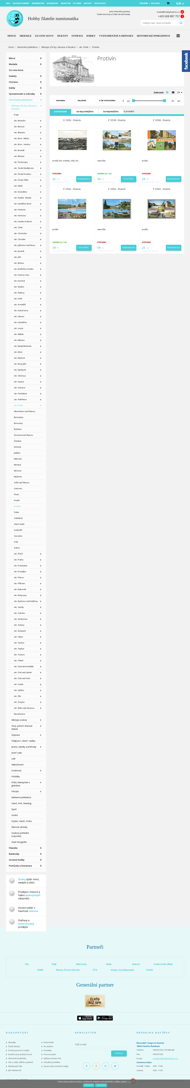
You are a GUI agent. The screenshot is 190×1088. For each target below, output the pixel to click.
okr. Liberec (19, 316)
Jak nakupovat (14, 1070)
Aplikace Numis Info (52, 1058)
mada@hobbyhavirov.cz (168, 12)
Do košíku (129, 179)
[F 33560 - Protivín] (162, 140)
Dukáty (13, 75)
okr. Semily (19, 607)
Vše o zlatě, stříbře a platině (20, 1062)
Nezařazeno (19, 714)
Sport (14, 809)
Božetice (18, 429)
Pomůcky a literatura (20, 865)
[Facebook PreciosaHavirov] (86, 1066)
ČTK (95, 969)
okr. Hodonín (20, 209)
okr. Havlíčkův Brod (22, 203)
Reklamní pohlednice (21, 797)
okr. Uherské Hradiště (23, 666)
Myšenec (18, 476)
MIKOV (136, 964)
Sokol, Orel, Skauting (21, 803)
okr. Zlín (17, 696)
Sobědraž (18, 518)
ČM (26, 964)
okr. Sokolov (19, 613)
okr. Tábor (18, 636)
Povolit (89, 1085)
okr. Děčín (18, 186)
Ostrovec (18, 488)
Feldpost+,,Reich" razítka (23, 740)
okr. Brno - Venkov (22, 144)
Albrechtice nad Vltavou (24, 411)
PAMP (40, 969)
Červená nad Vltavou (23, 435)
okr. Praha (18, 559)
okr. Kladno (19, 286)
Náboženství (17, 764)
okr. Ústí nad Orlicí (22, 678)
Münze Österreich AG (68, 969)
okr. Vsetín (18, 684)
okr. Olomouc (20, 375)
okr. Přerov (19, 577)
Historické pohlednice (27, 47)
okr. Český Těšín (21, 180)
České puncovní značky (18, 1050)
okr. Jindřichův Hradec (24, 269)
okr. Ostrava (19, 387)
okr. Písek (83, 47)
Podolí (17, 500)
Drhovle (17, 447)
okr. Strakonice (20, 619)
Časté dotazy (14, 1046)
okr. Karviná (19, 280)
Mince (12, 58)
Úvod (10, 47)
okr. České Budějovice (24, 168)
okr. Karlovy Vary (21, 275)
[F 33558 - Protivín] (117, 140)
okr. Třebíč (18, 660)
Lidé (13, 758)
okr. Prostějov (20, 571)
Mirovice (18, 470)
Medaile (13, 64)
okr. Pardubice (20, 393)
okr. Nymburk (20, 369)
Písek (16, 494)
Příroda (15, 791)
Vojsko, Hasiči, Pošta (21, 821)
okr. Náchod (19, 358)
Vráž (16, 542)
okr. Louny (18, 328)
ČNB (54, 964)
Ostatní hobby (16, 859)
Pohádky (15, 776)
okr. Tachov (19, 642)
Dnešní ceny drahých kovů (20, 1054)
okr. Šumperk (20, 631)
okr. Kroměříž (20, 304)
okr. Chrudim (19, 239)
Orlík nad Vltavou (21, 482)
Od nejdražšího (111, 111)
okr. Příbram (19, 583)
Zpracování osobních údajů (56, 1066)
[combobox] (180, 92)
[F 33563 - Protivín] (162, 208)
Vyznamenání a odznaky (22, 93)
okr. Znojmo (19, 702)
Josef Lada (16, 752)
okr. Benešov (20, 120)
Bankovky (14, 853)
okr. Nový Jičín (20, 364)
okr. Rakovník (20, 589)
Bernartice (18, 417)
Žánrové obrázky (19, 827)
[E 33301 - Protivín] (72, 140)
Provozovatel (50, 1054)
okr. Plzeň (18, 553)
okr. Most (18, 352)
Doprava (15, 734)
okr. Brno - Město (21, 138)
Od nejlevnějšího (85, 111)
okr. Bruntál (19, 150)
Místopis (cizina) (19, 720)
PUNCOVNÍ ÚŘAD (163, 964)
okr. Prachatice (20, 565)
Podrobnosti (83, 179)
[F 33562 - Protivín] (117, 208)
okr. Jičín (17, 257)
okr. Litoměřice (20, 322)
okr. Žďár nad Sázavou (24, 708)
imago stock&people (122, 969)
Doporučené (60, 111)
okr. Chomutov (20, 233)
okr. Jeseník (19, 251)
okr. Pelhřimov (20, 399)
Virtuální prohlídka (52, 1062)
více (128, 1081)
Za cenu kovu (16, 70)
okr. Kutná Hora (21, 310)
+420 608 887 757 (169, 16)
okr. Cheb (18, 227)
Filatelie (13, 847)
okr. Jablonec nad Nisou (24, 245)
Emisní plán (49, 1042)
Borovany (18, 423)
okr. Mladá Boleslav (23, 346)
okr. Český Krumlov (22, 174)
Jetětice (17, 453)
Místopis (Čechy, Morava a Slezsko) (58, 47)
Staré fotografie (19, 842)
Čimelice (17, 441)
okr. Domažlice (20, 191)
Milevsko (18, 458)
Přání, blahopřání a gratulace (20, 784)
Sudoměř (18, 530)
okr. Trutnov (19, 654)
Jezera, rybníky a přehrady (23, 746)
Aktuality (12, 1042)
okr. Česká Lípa (21, 162)
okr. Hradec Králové (23, 221)
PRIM (108, 964)
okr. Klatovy (19, 292)
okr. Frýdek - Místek (22, 197)
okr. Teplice (19, 648)
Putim (16, 512)
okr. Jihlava (19, 263)
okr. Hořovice (20, 215)
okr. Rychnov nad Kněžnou (26, 601)
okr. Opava (19, 381)
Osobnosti (16, 770)
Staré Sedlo (19, 524)
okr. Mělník (19, 334)
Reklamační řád (15, 1066)
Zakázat (101, 1085)
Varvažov (18, 536)
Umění (14, 815)
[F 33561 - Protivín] (72, 208)
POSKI (149, 969)
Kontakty (48, 1050)
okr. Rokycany (20, 595)
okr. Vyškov (19, 690)
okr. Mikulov (19, 340)
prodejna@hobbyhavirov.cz (165, 1058)
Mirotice (17, 464)
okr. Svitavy (19, 625)
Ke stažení (48, 1046)
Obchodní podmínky (17, 1058)
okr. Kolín (18, 298)
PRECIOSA (81, 964)
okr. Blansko (19, 132)
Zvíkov (17, 547)
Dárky (12, 87)
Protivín (17, 506)
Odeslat (119, 1053)
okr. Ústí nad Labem (23, 672)
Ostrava (13, 81)
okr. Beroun (19, 126)
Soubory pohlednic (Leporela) (20, 834)
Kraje (16, 114)
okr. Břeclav (19, 156)
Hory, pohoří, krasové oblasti (21, 727)
